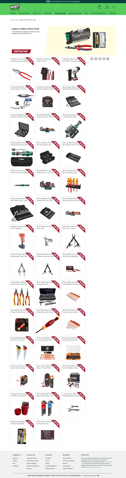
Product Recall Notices (33, 466)
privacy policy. (98, 467)
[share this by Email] (107, 58)
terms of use (89, 467)
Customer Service (31, 458)
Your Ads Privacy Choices (89, 475)
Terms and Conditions (69, 460)
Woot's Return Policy (32, 460)
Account (107, 8)
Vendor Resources (68, 468)
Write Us (29, 468)
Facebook (48, 458)
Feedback (15, 466)
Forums (99, 8)
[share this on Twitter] (95, 58)
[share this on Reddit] (103, 58)
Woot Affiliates (67, 458)
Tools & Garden (14, 20)
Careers (15, 460)
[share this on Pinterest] (99, 58)
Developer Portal (49, 468)
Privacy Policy (66, 466)
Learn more (76, 1)
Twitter (47, 460)
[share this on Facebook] (92, 58)
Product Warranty (31, 463)
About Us (15, 458)
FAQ (14, 463)
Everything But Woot (51, 466)
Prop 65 (65, 463)
